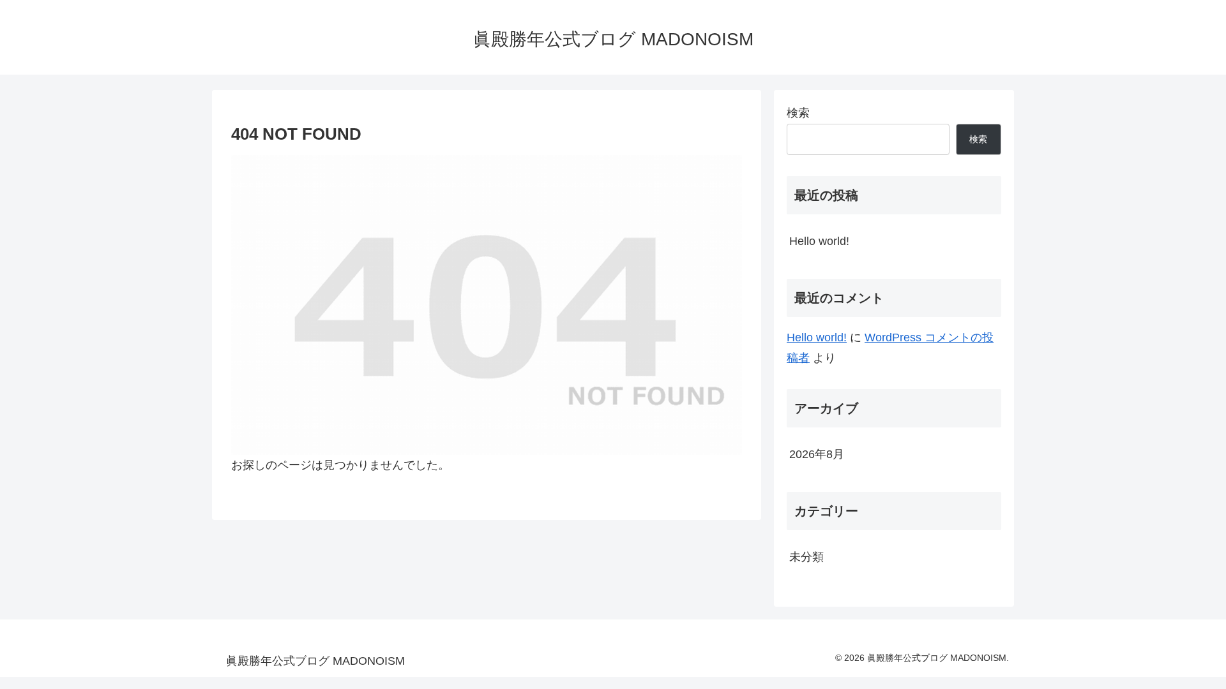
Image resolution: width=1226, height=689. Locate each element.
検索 (798, 113)
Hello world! (819, 241)
